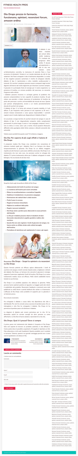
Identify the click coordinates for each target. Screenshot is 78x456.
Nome (5, 370)
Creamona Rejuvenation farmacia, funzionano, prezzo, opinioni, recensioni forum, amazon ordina (62, 69)
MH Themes (23, 452)
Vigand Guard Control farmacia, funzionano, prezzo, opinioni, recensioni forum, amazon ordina (62, 145)
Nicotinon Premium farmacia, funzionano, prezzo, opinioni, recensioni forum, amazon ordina (62, 139)
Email (5, 375)
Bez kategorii (29, 24)
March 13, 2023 (9, 24)
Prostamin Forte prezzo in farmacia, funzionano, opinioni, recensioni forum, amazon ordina (63, 346)
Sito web (6, 379)
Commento (6, 359)
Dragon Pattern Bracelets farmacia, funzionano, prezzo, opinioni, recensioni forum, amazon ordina (63, 159)
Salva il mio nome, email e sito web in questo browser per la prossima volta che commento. (27, 384)
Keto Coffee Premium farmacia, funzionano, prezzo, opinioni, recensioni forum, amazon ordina (62, 203)
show (11, 45)
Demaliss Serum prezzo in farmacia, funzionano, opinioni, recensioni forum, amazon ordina (63, 239)
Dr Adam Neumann (19, 24)
